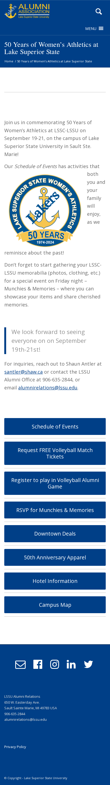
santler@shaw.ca (23, 372)
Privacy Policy (15, 746)
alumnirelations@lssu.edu (47, 387)
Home (9, 61)
